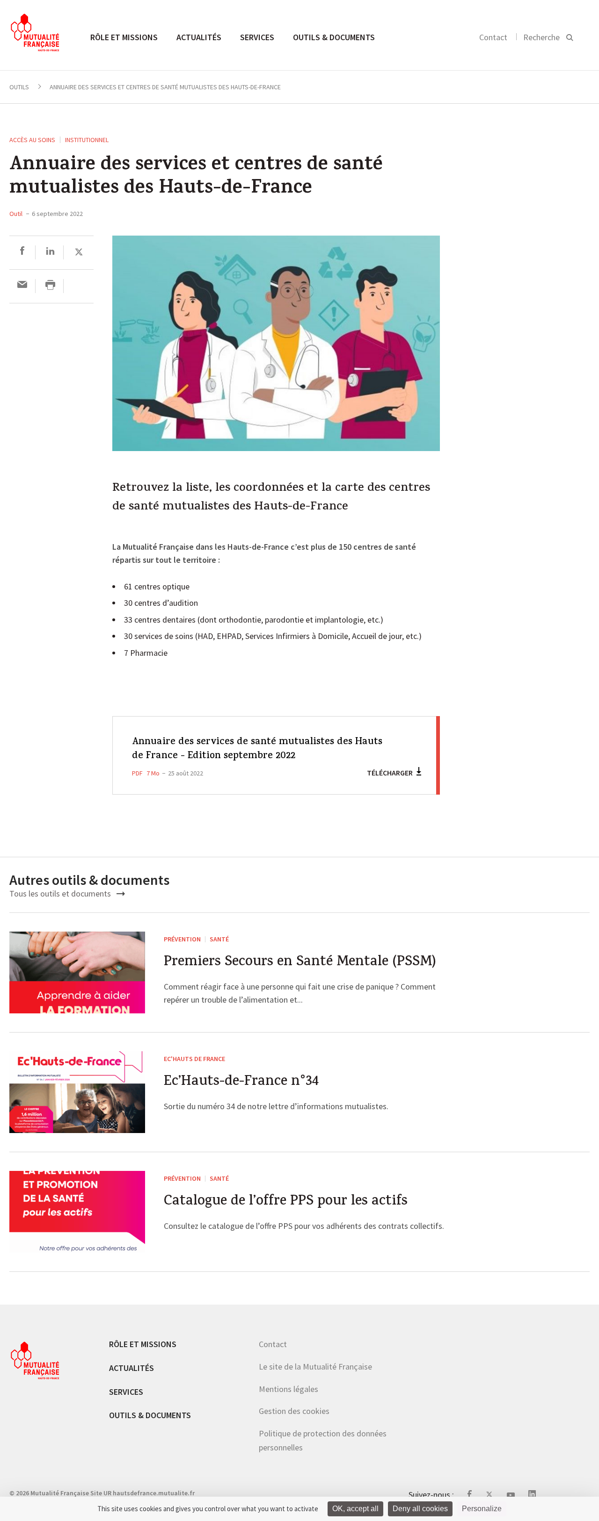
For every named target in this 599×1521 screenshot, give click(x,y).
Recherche (541, 37)
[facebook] (22, 252)
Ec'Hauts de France (194, 1059)
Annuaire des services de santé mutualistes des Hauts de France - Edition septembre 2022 (257, 749)
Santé (219, 939)
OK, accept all (355, 1509)
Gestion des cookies (294, 1411)
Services (257, 37)
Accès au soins (32, 140)
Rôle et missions (124, 37)
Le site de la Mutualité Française (315, 1366)
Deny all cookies (420, 1509)
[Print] (50, 285)
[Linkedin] (50, 252)
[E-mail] (22, 285)
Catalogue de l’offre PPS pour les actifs (286, 1202)
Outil (15, 213)
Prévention (182, 939)
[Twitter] (79, 252)
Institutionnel (87, 140)
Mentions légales (288, 1389)
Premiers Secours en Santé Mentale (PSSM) (300, 963)
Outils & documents (334, 37)
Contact (493, 37)
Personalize (482, 1509)
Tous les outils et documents (61, 893)
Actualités (198, 37)
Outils (19, 87)
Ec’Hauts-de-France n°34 (241, 1083)
